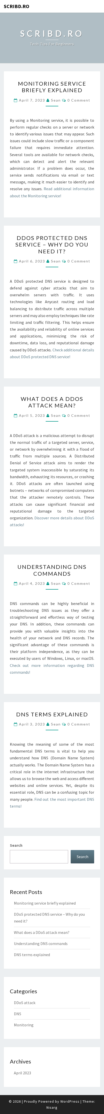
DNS (17, 1013)
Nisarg (52, 1107)
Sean (56, 100)
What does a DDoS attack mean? (52, 402)
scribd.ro (16, 6)
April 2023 (22, 1072)
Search (16, 845)
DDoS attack (24, 1002)
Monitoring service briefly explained (52, 86)
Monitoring (24, 1024)
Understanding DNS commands (52, 570)
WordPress (70, 1101)
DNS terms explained (52, 714)
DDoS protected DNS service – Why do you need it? (52, 244)
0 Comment (78, 100)
